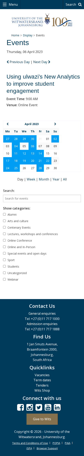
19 (24, 161)
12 (24, 153)
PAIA (67, 443)
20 (32, 161)
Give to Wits (42, 419)
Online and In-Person (21, 247)
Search (71, 4)
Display (27, 35)
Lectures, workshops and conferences (32, 234)
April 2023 (32, 124)
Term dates (42, 380)
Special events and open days (26, 253)
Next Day (40, 62)
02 (55, 139)
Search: (9, 190)
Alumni (12, 214)
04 (16, 146)
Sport (11, 260)
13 (32, 153)
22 (47, 161)
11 (16, 153)
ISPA (29, 448)
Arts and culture (17, 221)
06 (32, 146)
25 (16, 168)
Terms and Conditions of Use (30, 443)
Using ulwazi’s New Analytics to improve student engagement (43, 83)
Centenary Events (19, 227)
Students (13, 266)
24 (7, 168)
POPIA (56, 443)
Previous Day (20, 62)
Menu (13, 4)
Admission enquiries (42, 324)
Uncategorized (17, 273)
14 (40, 153)
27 (7, 139)
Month (44, 179)
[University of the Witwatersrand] (42, 20)
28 (16, 139)
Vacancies (42, 375)
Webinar (12, 279)
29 (24, 139)
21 (40, 161)
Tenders (42, 385)
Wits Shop (42, 390)
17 (7, 161)
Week (31, 179)
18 (16, 161)
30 (32, 139)
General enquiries (42, 313)
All (65, 179)
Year (56, 179)
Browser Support (47, 448)
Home (15, 35)
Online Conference (19, 240)
